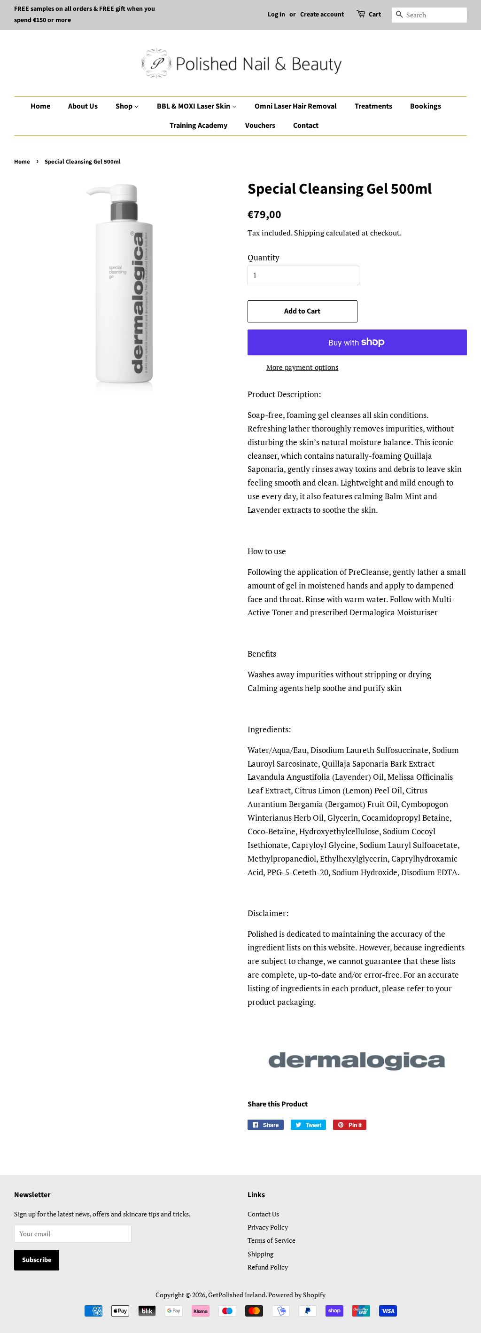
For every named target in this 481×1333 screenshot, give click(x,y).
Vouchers (260, 125)
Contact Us (263, 1213)
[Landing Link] (357, 1060)
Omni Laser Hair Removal (296, 106)
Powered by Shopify (297, 1294)
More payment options (302, 367)
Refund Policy (268, 1266)
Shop (125, 106)
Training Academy (198, 125)
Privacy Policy (268, 1227)
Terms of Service (271, 1240)
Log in (276, 14)
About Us (83, 106)
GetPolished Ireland (236, 1294)
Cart (375, 14)
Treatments (373, 106)
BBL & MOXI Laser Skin (194, 106)
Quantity (263, 257)
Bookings (425, 106)
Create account (322, 14)
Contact (305, 125)
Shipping (309, 232)
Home (40, 106)
